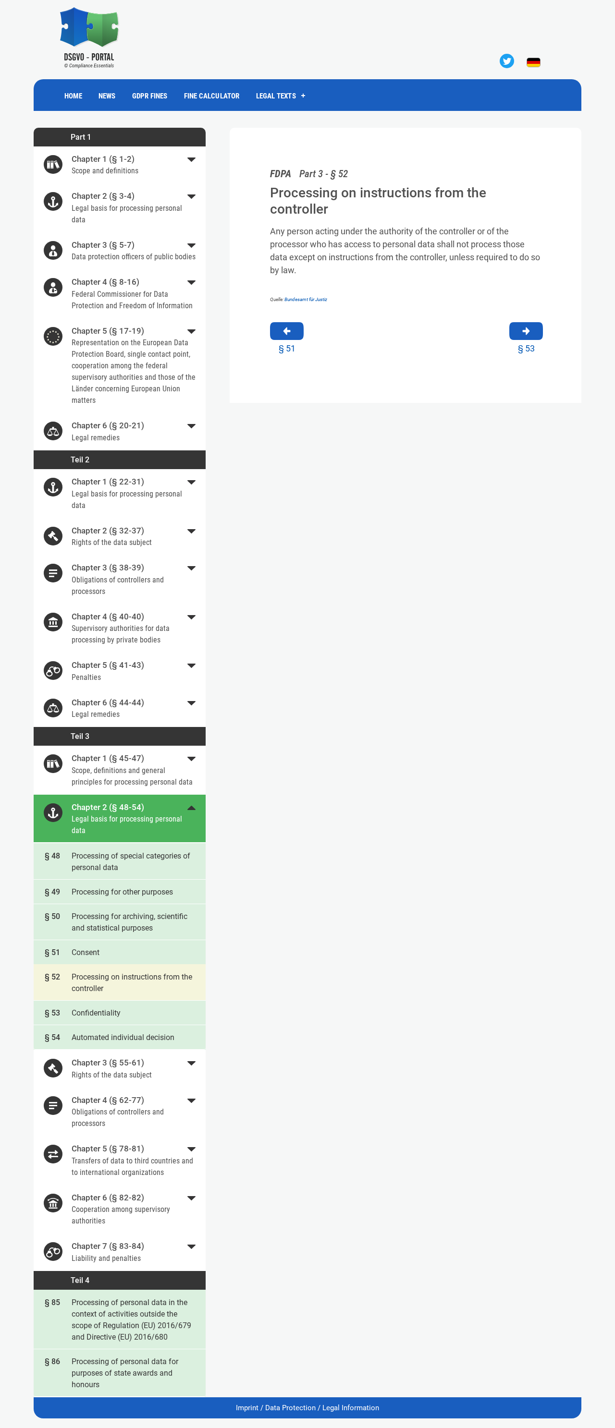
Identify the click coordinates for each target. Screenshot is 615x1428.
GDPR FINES (150, 96)
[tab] (120, 164)
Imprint (247, 1408)
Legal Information (350, 1408)
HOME (73, 96)
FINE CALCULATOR (212, 96)
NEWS (107, 96)
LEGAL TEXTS (276, 96)
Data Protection (290, 1408)
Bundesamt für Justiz (305, 299)
